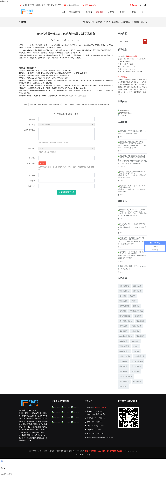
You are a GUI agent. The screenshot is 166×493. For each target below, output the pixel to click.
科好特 (134, 301)
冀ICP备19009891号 (83, 455)
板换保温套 (136, 331)
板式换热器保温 (137, 361)
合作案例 (111, 12)
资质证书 (123, 12)
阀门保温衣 (137, 381)
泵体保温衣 (140, 336)
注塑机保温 (136, 371)
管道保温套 (123, 371)
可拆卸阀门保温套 (136, 311)
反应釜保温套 (124, 381)
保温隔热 (138, 316)
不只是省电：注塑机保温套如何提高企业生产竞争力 (45, 104)
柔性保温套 (123, 361)
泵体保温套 (140, 321)
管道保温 (136, 351)
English (134, 5)
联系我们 (88, 401)
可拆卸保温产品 (75, 12)
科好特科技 (136, 341)
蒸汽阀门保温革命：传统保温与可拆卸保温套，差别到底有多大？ (89, 104)
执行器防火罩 (139, 356)
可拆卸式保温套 (125, 356)
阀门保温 (122, 311)
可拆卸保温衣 (124, 291)
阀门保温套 (137, 291)
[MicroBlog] (140, 5)
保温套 (132, 296)
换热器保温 (123, 341)
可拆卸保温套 (124, 286)
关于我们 (133, 12)
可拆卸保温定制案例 (60, 401)
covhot (135, 346)
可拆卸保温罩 (124, 346)
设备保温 (136, 306)
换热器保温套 (124, 351)
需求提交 (89, 12)
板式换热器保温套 (125, 336)
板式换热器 (123, 386)
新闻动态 (99, 12)
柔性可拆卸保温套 (125, 321)
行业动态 (107, 22)
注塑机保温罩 (136, 326)
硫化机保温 (123, 366)
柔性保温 (122, 296)
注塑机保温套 (124, 306)
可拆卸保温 (37, 48)
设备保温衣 (123, 331)
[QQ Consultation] (145, 5)
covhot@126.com (73, 5)
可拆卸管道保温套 (125, 376)
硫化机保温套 (136, 366)
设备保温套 (137, 286)
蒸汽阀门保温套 (125, 316)
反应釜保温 (123, 326)
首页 (63, 12)
